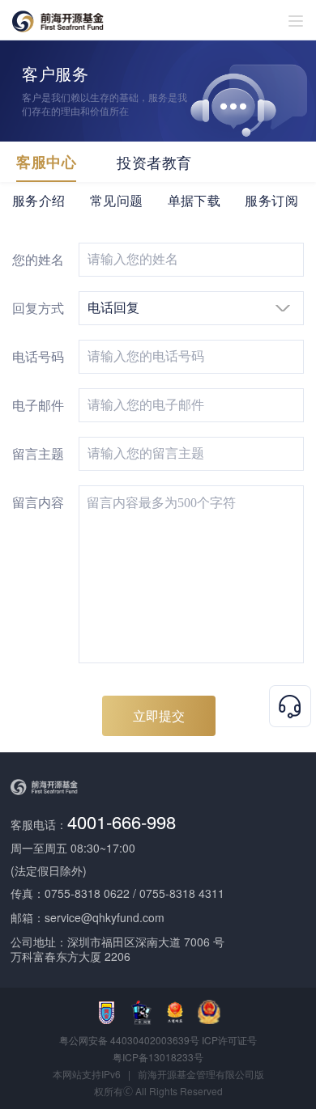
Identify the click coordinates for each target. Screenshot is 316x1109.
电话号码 (38, 356)
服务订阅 (271, 200)
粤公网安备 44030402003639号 (130, 1040)
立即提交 (159, 715)
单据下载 (194, 200)
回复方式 (38, 307)
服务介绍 (39, 200)
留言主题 (38, 453)
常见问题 (116, 200)
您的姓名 (38, 259)
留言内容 (38, 502)
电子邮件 (38, 405)
